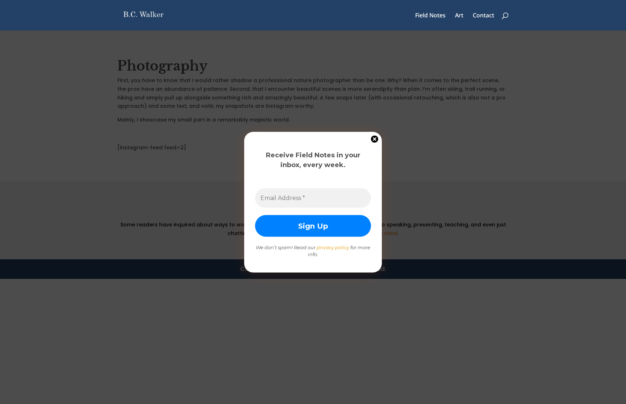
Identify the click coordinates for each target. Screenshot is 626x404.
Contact (483, 16)
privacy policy (333, 247)
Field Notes (430, 16)
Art (459, 16)
